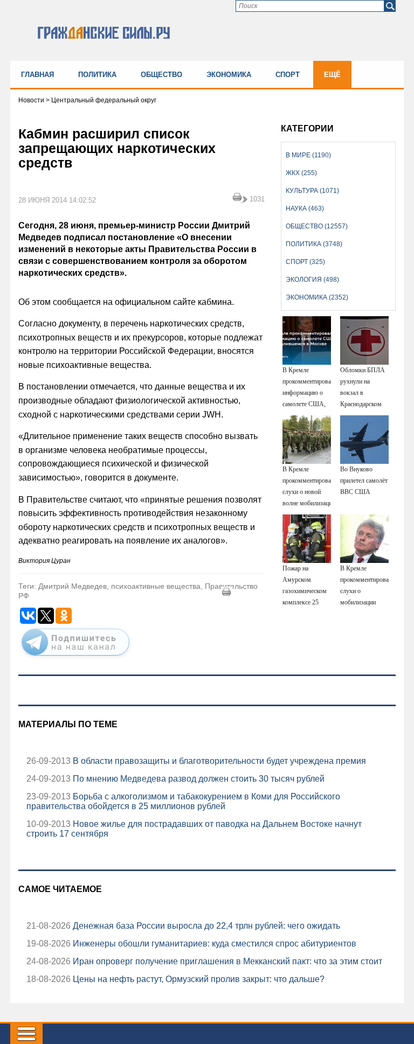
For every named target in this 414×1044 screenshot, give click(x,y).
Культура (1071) (312, 190)
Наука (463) (305, 208)
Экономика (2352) (317, 297)
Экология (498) (312, 279)
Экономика (228, 75)
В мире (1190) (308, 155)
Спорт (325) (305, 262)
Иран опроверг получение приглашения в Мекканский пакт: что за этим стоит (226, 961)
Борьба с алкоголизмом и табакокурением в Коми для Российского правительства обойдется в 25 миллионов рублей (183, 801)
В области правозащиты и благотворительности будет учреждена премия (218, 760)
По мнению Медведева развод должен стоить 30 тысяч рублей (198, 778)
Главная (37, 75)
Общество (161, 75)
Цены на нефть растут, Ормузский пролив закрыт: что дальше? (198, 979)
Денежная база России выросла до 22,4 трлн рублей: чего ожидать (205, 925)
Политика (97, 75)
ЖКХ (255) (301, 173)
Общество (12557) (317, 226)
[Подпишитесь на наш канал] (75, 658)
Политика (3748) (314, 244)
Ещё (332, 75)
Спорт (287, 75)
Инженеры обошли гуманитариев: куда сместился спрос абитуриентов (213, 943)
